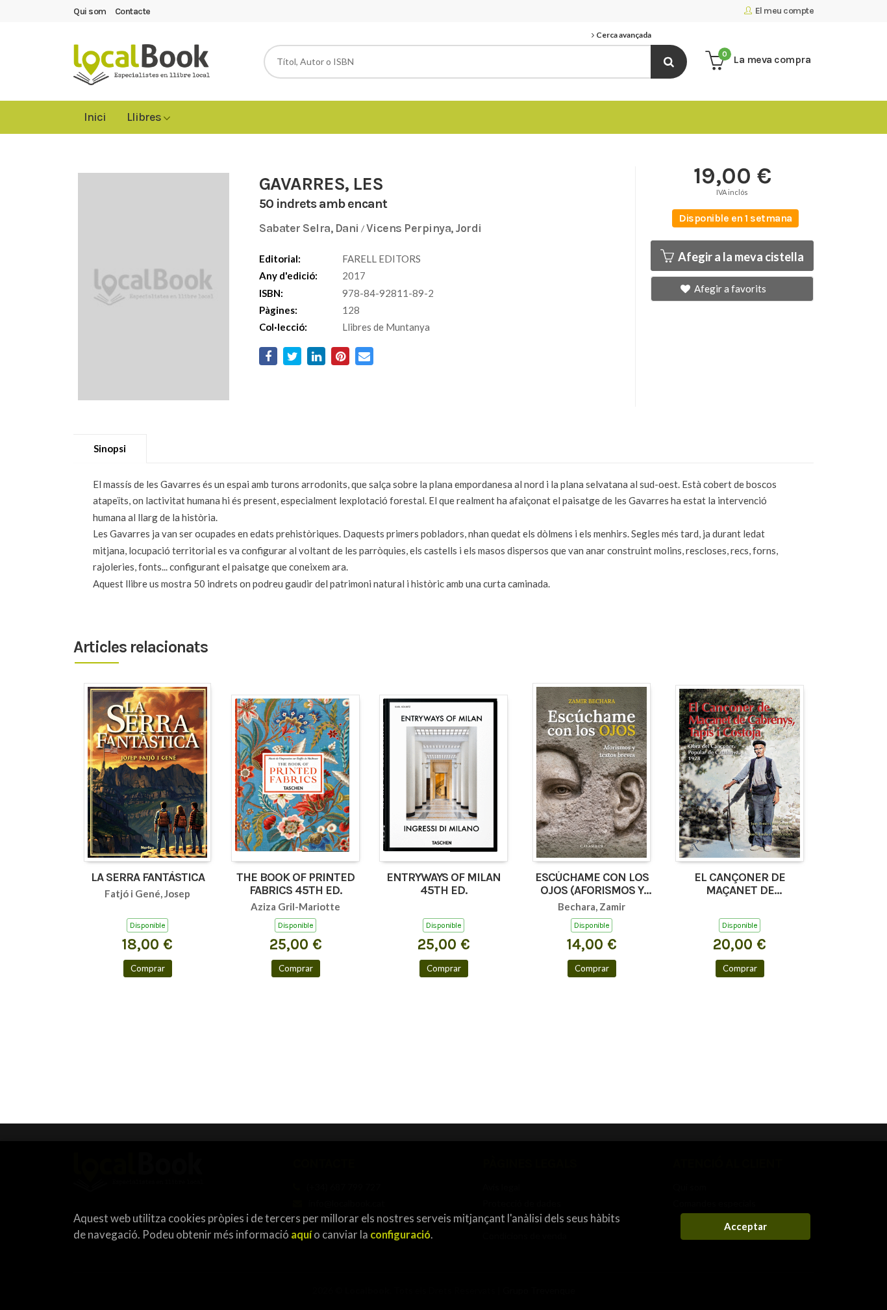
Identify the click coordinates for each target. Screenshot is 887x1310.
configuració (400, 1234)
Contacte (133, 11)
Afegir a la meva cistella (740, 257)
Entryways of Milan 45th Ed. (443, 884)
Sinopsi (110, 448)
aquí (301, 1234)
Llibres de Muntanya (386, 327)
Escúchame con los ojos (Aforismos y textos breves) (592, 884)
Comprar (148, 968)
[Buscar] (669, 62)
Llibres (145, 117)
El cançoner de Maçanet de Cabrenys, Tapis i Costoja (740, 884)
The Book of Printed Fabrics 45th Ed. (295, 884)
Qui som (89, 11)
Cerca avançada (623, 35)
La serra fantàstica (148, 877)
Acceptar (745, 1226)
